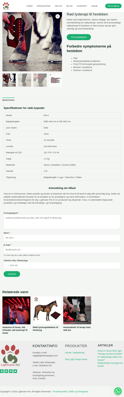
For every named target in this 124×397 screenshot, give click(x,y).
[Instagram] (2, 371)
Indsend (12, 274)
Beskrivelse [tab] (8, 100)
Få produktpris (79, 37)
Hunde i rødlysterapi (75, 352)
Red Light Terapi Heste (76, 359)
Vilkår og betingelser (78, 391)
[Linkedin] (11, 371)
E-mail (8, 245)
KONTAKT (82, 6)
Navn (7, 233)
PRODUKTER (43, 6)
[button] (57, 16)
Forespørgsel (11, 213)
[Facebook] (6, 371)
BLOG (69, 6)
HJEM (29, 6)
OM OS (58, 6)
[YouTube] (15, 371)
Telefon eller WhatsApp (16, 260)
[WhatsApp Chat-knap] (118, 391)
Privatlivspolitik (59, 391)
